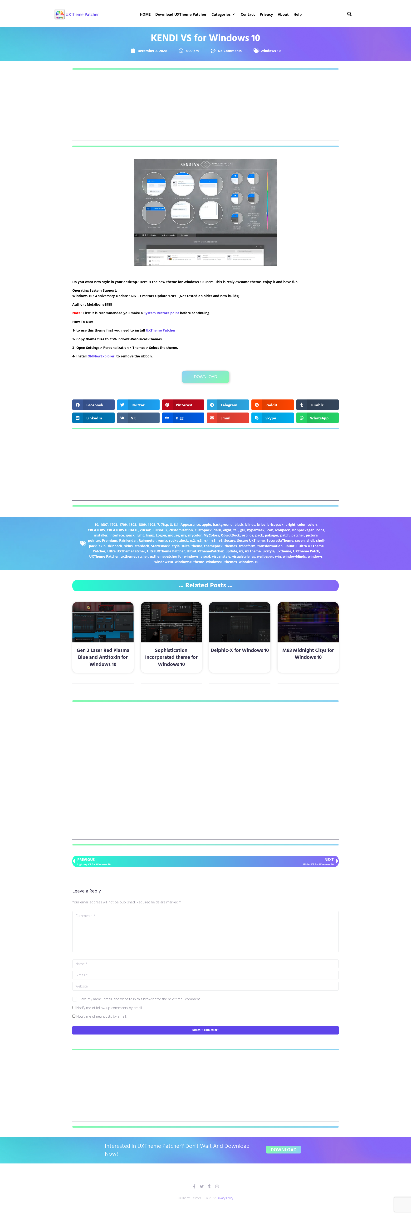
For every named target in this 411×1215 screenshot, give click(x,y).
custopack (203, 530)
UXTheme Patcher (160, 330)
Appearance (190, 524)
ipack (130, 535)
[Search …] (349, 14)
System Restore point (161, 313)
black (239, 524)
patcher (297, 535)
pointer (94, 540)
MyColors (211, 535)
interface (116, 535)
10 (96, 524)
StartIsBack (160, 546)
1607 (104, 524)
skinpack (115, 546)
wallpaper (265, 556)
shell (310, 540)
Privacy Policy (224, 1198)
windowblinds (294, 556)
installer (101, 535)
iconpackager (303, 530)
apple (206, 524)
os (251, 535)
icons (320, 530)
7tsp (164, 524)
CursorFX (159, 530)
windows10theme (189, 562)
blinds (250, 524)
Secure (229, 540)
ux (241, 551)
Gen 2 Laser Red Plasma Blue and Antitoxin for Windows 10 (103, 658)
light (140, 535)
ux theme (253, 551)
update (231, 551)
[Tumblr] (209, 1186)
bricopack (275, 524)
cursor (145, 530)
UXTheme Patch (306, 551)
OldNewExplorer (101, 356)
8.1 (176, 524)
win (278, 556)
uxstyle (268, 551)
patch (284, 535)
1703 (113, 524)
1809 (142, 524)
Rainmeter (147, 540)
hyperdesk (255, 530)
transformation (270, 546)
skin (102, 546)
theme (196, 546)
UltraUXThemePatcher (205, 551)
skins (128, 546)
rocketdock (178, 540)
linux (150, 535)
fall (235, 530)
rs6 (219, 540)
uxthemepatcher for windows (174, 556)
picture (312, 535)
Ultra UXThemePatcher (126, 551)
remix (162, 540)
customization (181, 530)
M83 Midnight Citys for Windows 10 (308, 654)
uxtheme (283, 551)
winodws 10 (248, 562)
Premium (109, 540)
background (223, 524)
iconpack (282, 530)
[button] (223, 14)
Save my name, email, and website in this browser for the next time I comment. (140, 999)
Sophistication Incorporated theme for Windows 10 (171, 658)
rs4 (206, 540)
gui (242, 530)
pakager (271, 535)
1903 (151, 524)
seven (300, 540)
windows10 (163, 562)
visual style (221, 556)
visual (205, 556)
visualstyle (241, 556)
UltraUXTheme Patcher (166, 551)
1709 (123, 524)
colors (313, 524)
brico (261, 524)
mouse (173, 535)
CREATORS (96, 530)
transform (247, 546)
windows (315, 556)
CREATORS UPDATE (122, 530)
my (183, 535)
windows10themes (221, 562)
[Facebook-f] (194, 1186)
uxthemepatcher (134, 556)
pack (259, 535)
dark (217, 530)
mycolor (195, 535)
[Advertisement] (205, 107)
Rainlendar (128, 540)
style (176, 546)
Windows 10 (271, 50)
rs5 (212, 540)
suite (185, 546)
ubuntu (290, 546)
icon (269, 530)
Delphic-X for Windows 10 (240, 651)
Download (205, 377)
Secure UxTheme (251, 540)
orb (245, 535)
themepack (213, 546)
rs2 (192, 540)
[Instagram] (217, 1186)
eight (227, 530)
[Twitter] (202, 1186)
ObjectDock (230, 535)
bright (290, 524)
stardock (142, 546)
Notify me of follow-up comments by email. (109, 1008)
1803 (132, 524)
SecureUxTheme (280, 540)
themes (231, 546)
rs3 (199, 540)
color (301, 524)
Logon (161, 535)
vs (253, 556)
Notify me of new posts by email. (101, 1016)
